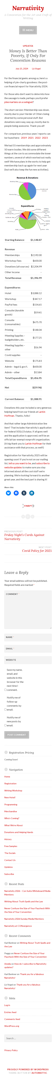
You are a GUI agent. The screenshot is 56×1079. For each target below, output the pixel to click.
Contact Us (10, 860)
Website (11, 660)
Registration (10, 783)
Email (10, 648)
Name (10, 637)
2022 (38, 137)
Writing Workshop (13, 790)
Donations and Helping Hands (18, 832)
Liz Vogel (36, 68)
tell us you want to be (20, 463)
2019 (24, 137)
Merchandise (10, 811)
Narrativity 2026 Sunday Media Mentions (24, 918)
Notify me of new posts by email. (14, 721)
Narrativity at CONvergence (18, 926)
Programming (10, 804)
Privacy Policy (11, 1050)
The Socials (10, 853)
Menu (29, 30)
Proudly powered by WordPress (28, 1069)
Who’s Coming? (11, 818)
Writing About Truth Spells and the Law (23, 901)
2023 (45, 137)
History (8, 839)
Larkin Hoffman (33, 443)
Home (7, 776)
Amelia (7, 963)
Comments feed (12, 1019)
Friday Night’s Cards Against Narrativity (24, 535)
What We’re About (13, 825)
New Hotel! (10, 797)
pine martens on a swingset (18, 101)
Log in (7, 1005)
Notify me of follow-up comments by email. (14, 703)
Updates (28, 46)
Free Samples (10, 846)
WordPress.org (11, 1026)
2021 (31, 137)
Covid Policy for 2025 (37, 549)
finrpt (28, 506)
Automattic (39, 1073)
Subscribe (9, 874)
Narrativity (28, 8)
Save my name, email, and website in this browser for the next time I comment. (15, 679)
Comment (12, 594)
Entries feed (10, 1012)
